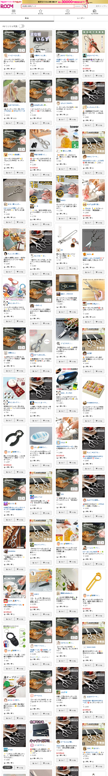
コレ (9, 73)
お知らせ (67, 12)
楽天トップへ (101, 6)
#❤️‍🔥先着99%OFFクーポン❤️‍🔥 (14, 605)
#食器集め (18, 509)
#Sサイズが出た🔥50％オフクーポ (14, 110)
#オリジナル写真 (10, 208)
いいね (21, 73)
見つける (40, 12)
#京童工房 (7, 508)
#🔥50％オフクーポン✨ (91, 752)
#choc (97, 458)
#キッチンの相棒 (14, 508)
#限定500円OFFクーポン (65, 446)
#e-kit (88, 208)
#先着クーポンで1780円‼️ (92, 258)
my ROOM (94, 12)
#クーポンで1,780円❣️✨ (92, 552)
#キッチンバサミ (17, 508)
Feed (13, 12)
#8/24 (58, 746)
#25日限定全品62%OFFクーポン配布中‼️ (93, 457)
